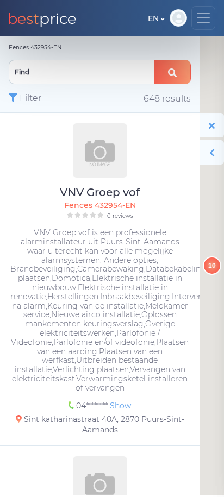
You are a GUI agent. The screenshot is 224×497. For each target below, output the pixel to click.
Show (120, 406)
